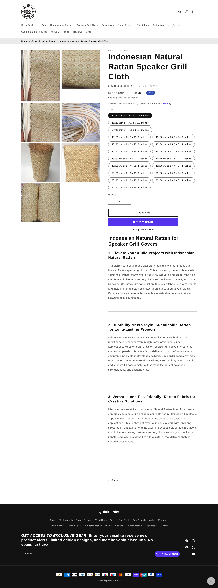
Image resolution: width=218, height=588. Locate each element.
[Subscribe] (75, 553)
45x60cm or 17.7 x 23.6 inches (129, 158)
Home (24, 41)
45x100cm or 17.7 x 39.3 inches (130, 122)
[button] (57, 25)
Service (88, 520)
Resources (151, 525)
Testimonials (66, 520)
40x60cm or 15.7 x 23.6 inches (173, 137)
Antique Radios (157, 520)
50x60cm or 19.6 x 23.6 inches (173, 173)
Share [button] (114, 480)
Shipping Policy (93, 525)
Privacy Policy (134, 525)
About (53, 520)
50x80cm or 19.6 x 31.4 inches (173, 180)
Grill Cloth (124, 520)
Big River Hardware (112, 581)
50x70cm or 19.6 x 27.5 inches (129, 180)
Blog (78, 520)
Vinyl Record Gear (105, 520)
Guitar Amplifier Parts (43, 41)
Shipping (112, 98)
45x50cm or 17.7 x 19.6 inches (173, 151)
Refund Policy (74, 525)
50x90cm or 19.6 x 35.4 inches (129, 187)
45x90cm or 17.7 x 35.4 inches (173, 166)
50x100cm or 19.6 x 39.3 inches (130, 130)
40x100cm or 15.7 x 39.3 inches (130, 115)
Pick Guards (139, 520)
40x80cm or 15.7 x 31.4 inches (173, 144)
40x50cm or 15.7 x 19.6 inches (129, 137)
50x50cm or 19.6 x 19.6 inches (129, 173)
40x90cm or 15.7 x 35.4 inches (129, 151)
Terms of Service (114, 525)
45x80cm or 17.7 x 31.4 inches (129, 166)
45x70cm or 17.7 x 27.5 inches (173, 158)
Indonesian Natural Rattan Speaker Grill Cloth (84, 41)
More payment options (143, 229)
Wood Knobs (57, 525)
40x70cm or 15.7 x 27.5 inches (129, 144)
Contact (164, 525)
